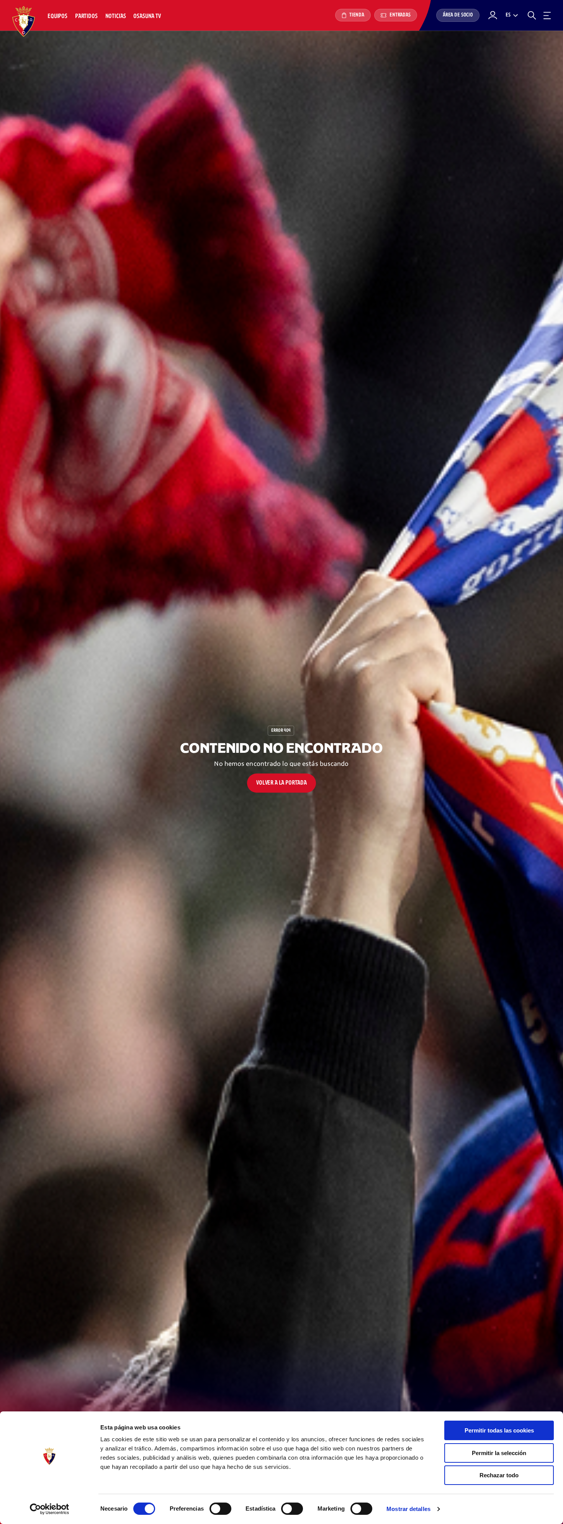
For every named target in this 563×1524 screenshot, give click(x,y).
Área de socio (458, 15)
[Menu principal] (547, 15)
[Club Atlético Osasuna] (23, 21)
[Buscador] (531, 15)
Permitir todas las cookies (499, 1430)
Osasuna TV (146, 16)
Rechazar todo (499, 1475)
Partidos (86, 16)
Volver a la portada (281, 783)
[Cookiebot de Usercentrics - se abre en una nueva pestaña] (49, 1509)
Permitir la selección (499, 1453)
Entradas (399, 15)
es (508, 15)
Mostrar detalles (408, 1509)
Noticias (115, 16)
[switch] (220, 1509)
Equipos (57, 16)
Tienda (356, 15)
